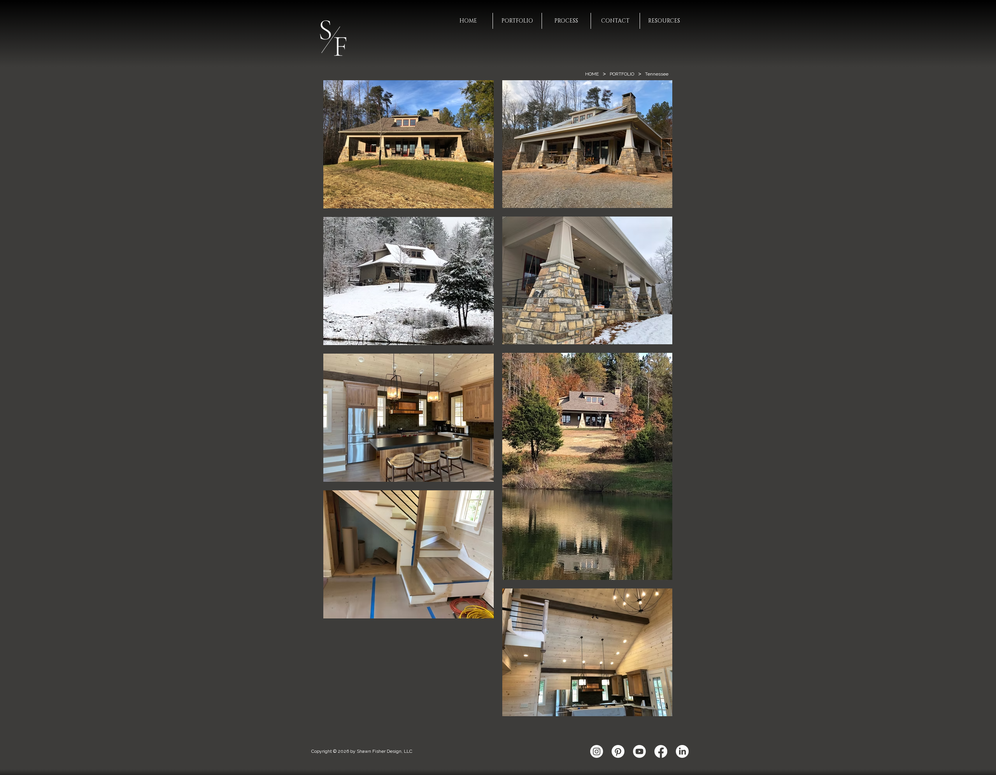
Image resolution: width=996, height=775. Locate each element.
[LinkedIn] (682, 751)
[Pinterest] (618, 751)
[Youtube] (639, 751)
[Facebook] (660, 751)
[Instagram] (596, 751)
